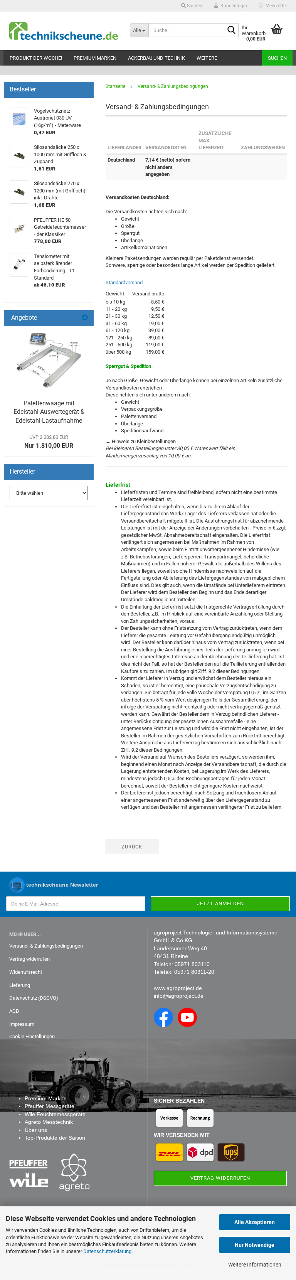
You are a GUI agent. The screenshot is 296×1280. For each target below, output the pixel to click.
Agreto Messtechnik (49, 1122)
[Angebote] (85, 318)
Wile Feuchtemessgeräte (55, 1114)
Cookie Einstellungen (32, 1036)
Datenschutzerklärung (107, 1251)
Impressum (21, 1024)
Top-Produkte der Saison (55, 1138)
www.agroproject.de (178, 988)
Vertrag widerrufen (29, 959)
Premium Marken (95, 58)
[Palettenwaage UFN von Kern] (49, 361)
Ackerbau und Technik (156, 58)
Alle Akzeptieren (254, 1222)
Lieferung (19, 985)
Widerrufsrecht (25, 972)
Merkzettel (275, 5)
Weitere (207, 58)
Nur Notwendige (254, 1245)
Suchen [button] (194, 5)
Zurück (131, 847)
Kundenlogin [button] (232, 5)
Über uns (36, 1130)
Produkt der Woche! (36, 58)
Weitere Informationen (254, 1264)
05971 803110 (192, 964)
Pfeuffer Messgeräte (49, 1106)
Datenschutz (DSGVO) (33, 998)
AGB (14, 1011)
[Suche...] (231, 30)
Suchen (277, 58)
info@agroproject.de (179, 996)
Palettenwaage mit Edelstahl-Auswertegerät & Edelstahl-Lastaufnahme (48, 412)
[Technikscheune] (63, 31)
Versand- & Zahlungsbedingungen (46, 946)
